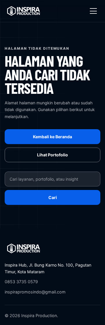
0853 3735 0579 (21, 281)
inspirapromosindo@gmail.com (35, 291)
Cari (52, 197)
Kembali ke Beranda (52, 136)
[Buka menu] (93, 11)
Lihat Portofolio (52, 154)
